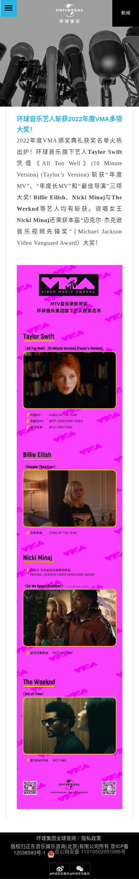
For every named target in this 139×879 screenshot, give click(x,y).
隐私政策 (91, 838)
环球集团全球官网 (56, 838)
